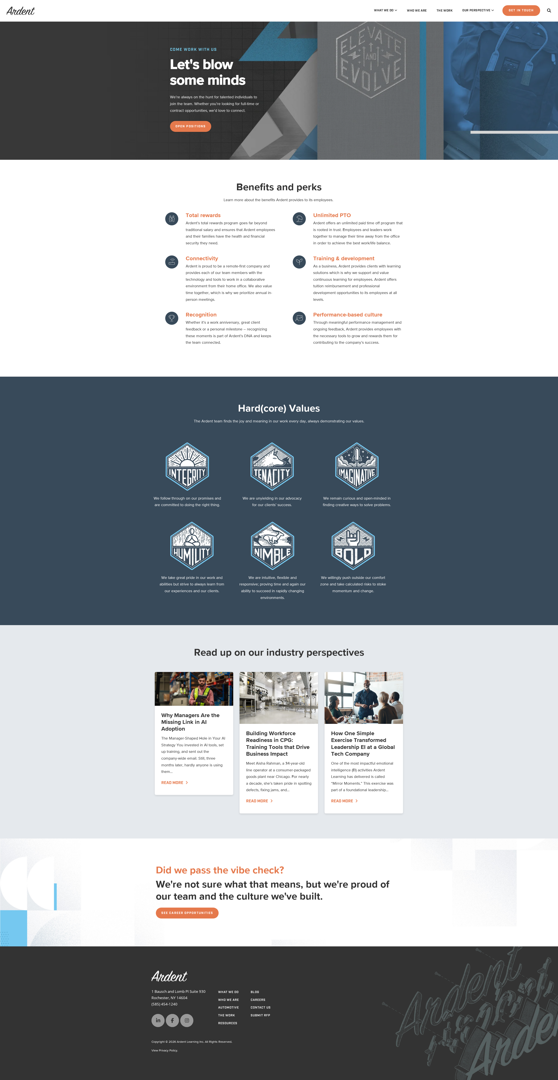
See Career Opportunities (187, 913)
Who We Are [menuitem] (417, 11)
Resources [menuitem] (227, 1023)
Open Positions (190, 126)
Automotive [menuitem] (228, 1008)
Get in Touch (521, 10)
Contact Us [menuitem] (261, 1008)
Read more (172, 783)
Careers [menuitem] (258, 1000)
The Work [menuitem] (445, 11)
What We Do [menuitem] (384, 10)
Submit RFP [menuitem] (260, 1015)
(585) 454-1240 (164, 1004)
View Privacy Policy (164, 1050)
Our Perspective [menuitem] (476, 10)
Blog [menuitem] (255, 992)
